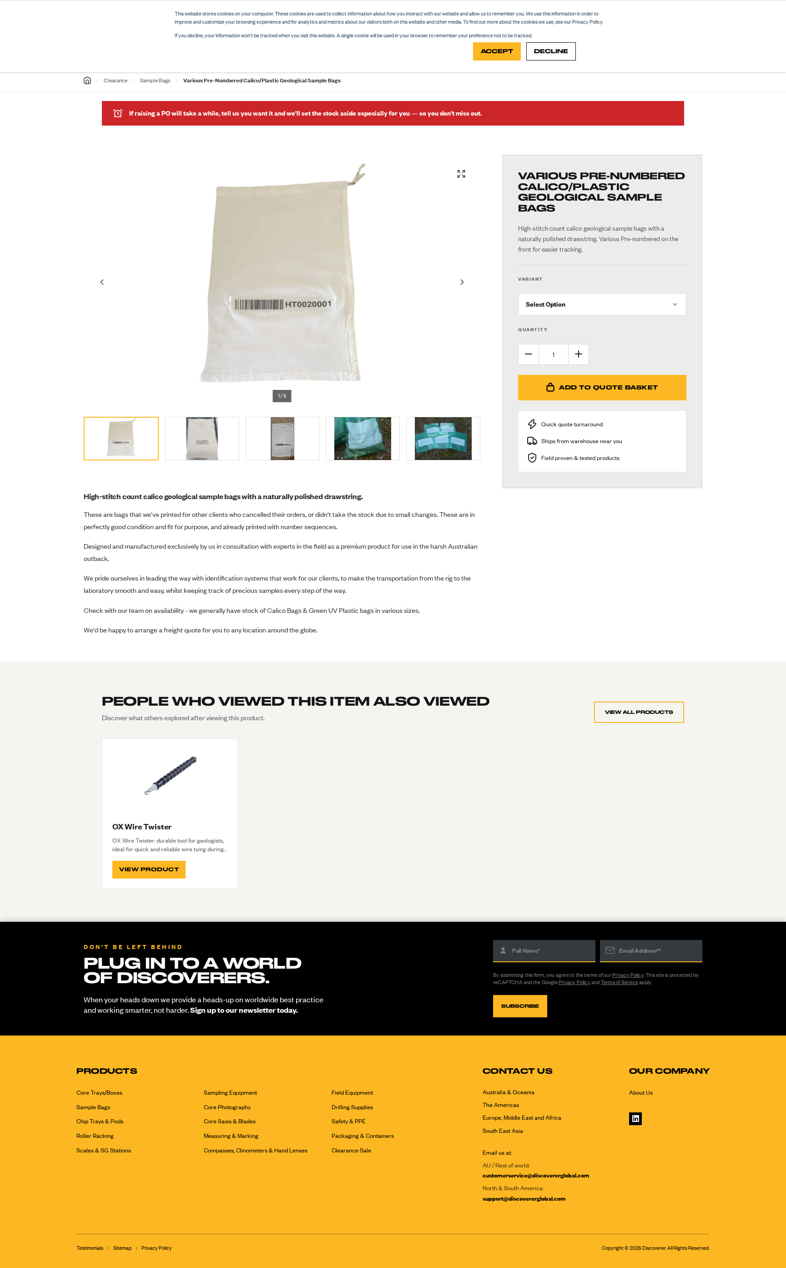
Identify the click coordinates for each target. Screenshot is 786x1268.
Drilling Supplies (352, 1107)
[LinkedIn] (635, 1118)
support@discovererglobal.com (524, 1198)
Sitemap (122, 1248)
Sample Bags (155, 80)
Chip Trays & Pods (99, 1121)
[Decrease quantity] (529, 354)
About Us (641, 1092)
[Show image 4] (363, 438)
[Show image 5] (443, 438)
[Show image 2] (202, 438)
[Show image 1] (121, 438)
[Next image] (462, 282)
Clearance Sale (351, 1150)
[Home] (87, 80)
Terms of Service (619, 982)
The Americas (501, 1105)
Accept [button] (497, 51)
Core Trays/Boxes (99, 1092)
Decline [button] (551, 51)
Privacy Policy (628, 975)
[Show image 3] (283, 438)
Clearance (115, 80)
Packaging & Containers (363, 1136)
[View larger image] (461, 174)
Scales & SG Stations (103, 1150)
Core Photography (227, 1107)
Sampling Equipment (230, 1092)
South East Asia (503, 1131)
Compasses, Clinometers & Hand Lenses (255, 1150)
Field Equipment (352, 1092)
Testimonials (89, 1248)
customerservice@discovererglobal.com (536, 1175)
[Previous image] (102, 282)
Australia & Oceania (508, 1092)
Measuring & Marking (231, 1136)
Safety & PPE (349, 1121)
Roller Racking (95, 1136)
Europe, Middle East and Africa (522, 1117)
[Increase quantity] (579, 354)
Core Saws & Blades (230, 1121)
